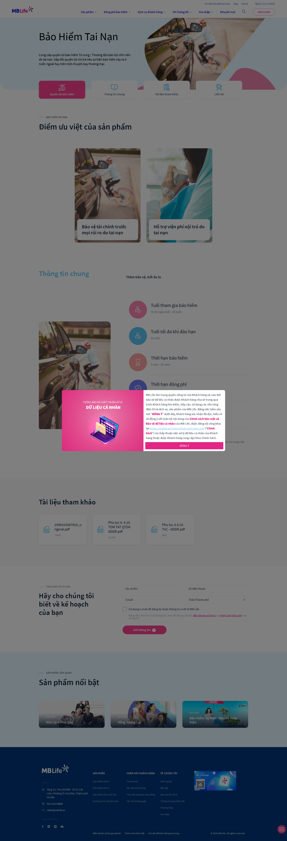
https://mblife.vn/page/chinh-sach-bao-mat (177, 428)
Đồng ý (184, 445)
